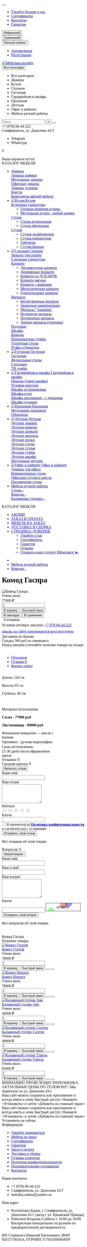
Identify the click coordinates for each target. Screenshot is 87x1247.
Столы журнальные (36, 221)
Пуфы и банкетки (25, 347)
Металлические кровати (39, 289)
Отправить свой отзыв (19, 833)
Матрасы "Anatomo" (36, 310)
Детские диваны (24, 423)
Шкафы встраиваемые (28, 389)
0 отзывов (11, 620)
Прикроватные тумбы (28, 339)
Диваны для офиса (26, 469)
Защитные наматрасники (40, 305)
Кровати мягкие (33, 280)
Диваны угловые (24, 188)
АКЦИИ (18, 514)
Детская (34, 419)
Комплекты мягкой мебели (32, 196)
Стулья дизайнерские (37, 234)
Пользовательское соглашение (35, 1166)
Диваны (17, 171)
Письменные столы (26, 482)
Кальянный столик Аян (20, 1004)
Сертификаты (22, 16)
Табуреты (27, 242)
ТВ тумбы (19, 368)
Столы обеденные (34, 226)
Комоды (17, 335)
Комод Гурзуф (13, 949)
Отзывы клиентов (25, 1158)
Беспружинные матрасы (39, 301)
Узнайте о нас (31, 535)
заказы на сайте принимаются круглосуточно (38, 631)
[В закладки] (48, 969)
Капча (7, 815)
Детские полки (23, 440)
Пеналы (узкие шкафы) (29, 381)
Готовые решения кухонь (40, 209)
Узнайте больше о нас (28, 12)
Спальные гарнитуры (28, 259)
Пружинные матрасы (37, 318)
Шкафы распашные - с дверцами (37, 398)
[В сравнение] (52, 969)
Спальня (35, 251)
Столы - (17, 490)
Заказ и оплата (22, 1149)
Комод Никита (13, 977)
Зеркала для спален (26, 255)
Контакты (19, 20)
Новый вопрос (13, 854)
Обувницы (19, 415)
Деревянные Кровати (37, 272)
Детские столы (23, 444)
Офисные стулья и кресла (31, 478)
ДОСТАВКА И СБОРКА (31, 527)
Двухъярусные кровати (38, 268)
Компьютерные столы (28, 473)
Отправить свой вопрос (20, 915)
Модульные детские (27, 461)
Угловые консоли (25, 385)
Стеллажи (19, 364)
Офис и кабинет (53, 465)
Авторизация (21, 51)
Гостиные (18, 356)
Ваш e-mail (10, 868)
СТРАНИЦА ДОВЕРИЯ (30, 531)
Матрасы (18, 297)
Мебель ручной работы (29, 486)
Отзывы (26, 548)
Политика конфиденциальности (36, 1162)
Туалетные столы (25, 343)
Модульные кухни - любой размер (47, 213)
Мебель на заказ (23, 1137)
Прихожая (39, 406)
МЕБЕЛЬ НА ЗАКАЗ (28, 523)
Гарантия (18, 24)
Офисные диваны (25, 184)
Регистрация (21, 55)
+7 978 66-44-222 (58, 625)
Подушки (18, 326)
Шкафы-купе (21, 394)
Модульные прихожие (28, 410)
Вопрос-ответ (22, 666)
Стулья (16, 230)
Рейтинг (8, 806)
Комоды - (18, 494)
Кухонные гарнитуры (28, 205)
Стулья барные (32, 247)
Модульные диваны (26, 179)
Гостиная (37, 352)
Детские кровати (24, 431)
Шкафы (17, 331)
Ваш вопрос (11, 877)
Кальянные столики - (28, 499)
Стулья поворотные (36, 238)
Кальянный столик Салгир (23, 1032)
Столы (16, 217)
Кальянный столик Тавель (23, 1059)
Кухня (30, 200)
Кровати (18, 263)
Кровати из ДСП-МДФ (38, 276)
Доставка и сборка (25, 1154)
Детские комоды (24, 427)
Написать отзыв (15, 768)
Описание (19, 657)
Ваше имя (9, 773)
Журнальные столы (26, 360)
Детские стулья (23, 448)
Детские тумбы (23, 452)
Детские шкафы (23, 457)
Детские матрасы (24, 436)
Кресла (16, 192)
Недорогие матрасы (36, 314)
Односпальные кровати (39, 293)
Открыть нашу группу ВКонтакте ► (49, 552)
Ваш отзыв (10, 782)
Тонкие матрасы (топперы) (41, 322)
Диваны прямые (24, 175)
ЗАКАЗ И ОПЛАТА (27, 519)
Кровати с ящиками (36, 284)
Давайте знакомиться (28, 1133)
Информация (12, 1125)
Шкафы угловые (24, 402)
